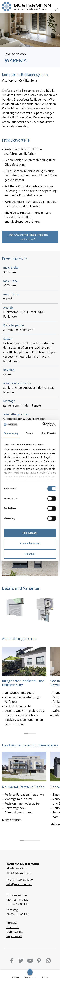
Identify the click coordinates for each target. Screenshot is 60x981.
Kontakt (11, 923)
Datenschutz (14, 932)
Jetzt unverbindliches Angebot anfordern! (28, 237)
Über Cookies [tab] (48, 433)
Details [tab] (29, 433)
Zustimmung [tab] (11, 433)
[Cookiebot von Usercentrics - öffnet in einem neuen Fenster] (42, 424)
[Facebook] (12, 960)
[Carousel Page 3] (34, 733)
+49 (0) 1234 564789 (19, 880)
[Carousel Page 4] (34, 840)
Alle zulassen (30, 533)
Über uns (12, 927)
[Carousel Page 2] (30, 733)
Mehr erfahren (11, 820)
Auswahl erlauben (30, 543)
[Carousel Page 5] (38, 840)
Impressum (14, 936)
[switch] (51, 498)
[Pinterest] (39, 960)
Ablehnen (30, 554)
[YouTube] (30, 960)
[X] (21, 960)
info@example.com (19, 884)
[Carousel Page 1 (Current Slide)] (26, 733)
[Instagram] (48, 960)
